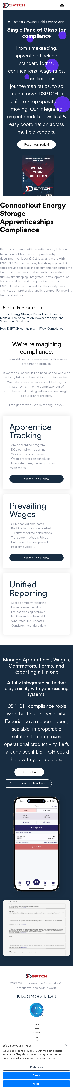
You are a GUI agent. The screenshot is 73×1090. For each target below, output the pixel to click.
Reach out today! (36, 144)
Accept (37, 1083)
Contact (36, 1033)
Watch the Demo (36, 479)
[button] (68, 5)
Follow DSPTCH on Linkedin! (36, 996)
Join (36, 1037)
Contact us (29, 772)
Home (36, 1024)
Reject (36, 1075)
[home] (14, 5)
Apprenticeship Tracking (27, 783)
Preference (36, 1067)
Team (36, 1029)
